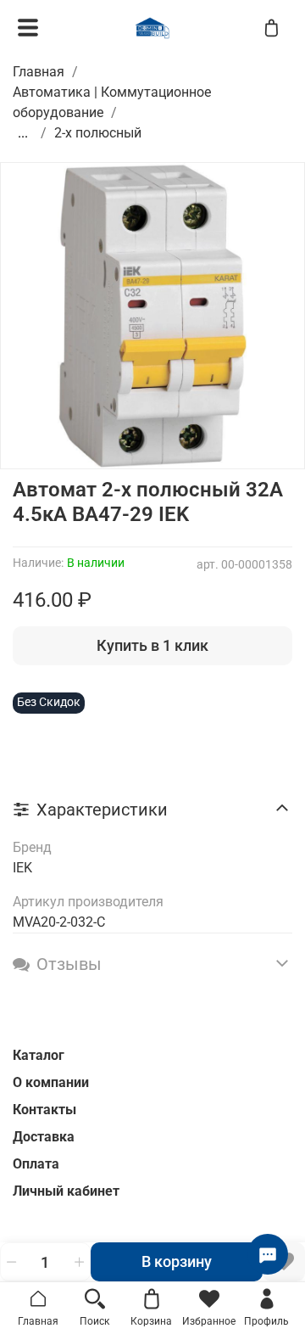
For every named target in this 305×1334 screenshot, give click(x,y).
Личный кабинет (66, 1191)
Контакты (44, 1109)
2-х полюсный (97, 133)
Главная (38, 72)
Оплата (36, 1164)
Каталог (38, 1055)
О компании (51, 1082)
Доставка (44, 1137)
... (23, 133)
